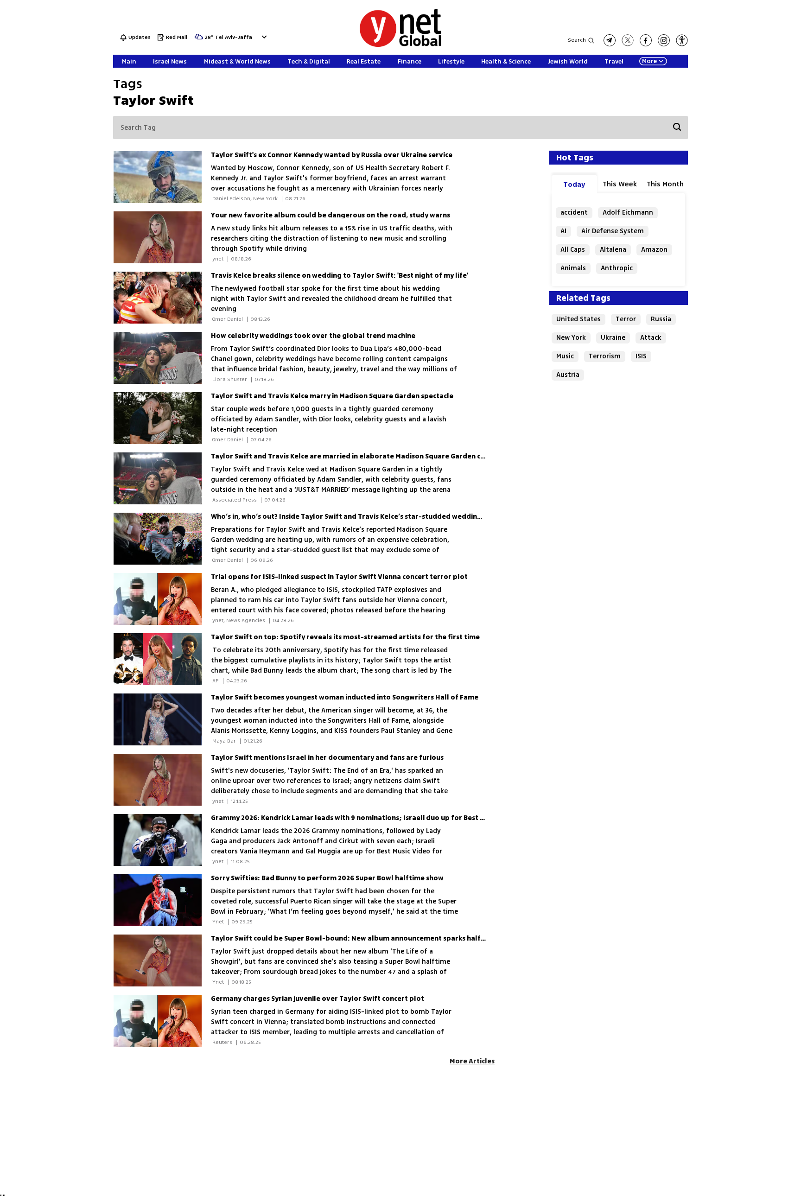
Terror (626, 319)
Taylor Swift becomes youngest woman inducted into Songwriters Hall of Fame (344, 697)
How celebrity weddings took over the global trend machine (313, 336)
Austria (567, 375)
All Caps (572, 249)
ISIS (641, 356)
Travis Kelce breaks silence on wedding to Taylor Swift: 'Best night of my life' (339, 275)
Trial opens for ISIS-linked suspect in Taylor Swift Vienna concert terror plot (339, 577)
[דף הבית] (400, 45)
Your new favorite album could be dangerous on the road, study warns (330, 215)
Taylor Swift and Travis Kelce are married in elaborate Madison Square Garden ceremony (361, 456)
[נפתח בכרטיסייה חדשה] (610, 40)
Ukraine (613, 338)
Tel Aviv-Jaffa (233, 37)
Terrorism (605, 356)
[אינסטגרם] (664, 40)
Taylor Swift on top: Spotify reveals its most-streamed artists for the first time (345, 637)
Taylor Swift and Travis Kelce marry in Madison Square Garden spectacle (332, 396)
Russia (661, 319)
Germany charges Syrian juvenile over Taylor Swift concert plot (317, 999)
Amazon (654, 249)
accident (574, 212)
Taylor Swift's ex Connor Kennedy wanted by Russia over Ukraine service (331, 155)
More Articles (472, 1061)
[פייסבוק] (646, 40)
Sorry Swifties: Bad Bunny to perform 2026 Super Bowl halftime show (327, 878)
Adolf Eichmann (628, 212)
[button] (263, 36)
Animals (573, 268)
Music (565, 356)
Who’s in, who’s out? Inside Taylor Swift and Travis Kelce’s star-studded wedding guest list (363, 517)
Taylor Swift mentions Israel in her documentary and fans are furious (327, 758)
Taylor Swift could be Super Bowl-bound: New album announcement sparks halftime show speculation (384, 938)
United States (578, 319)
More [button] (649, 61)
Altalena (613, 249)
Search (577, 40)
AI (563, 231)
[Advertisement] (764, 139)
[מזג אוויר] (198, 40)
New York (571, 338)
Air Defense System (612, 231)
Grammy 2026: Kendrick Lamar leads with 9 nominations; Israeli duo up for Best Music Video (365, 818)
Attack (650, 338)
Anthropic (617, 268)
